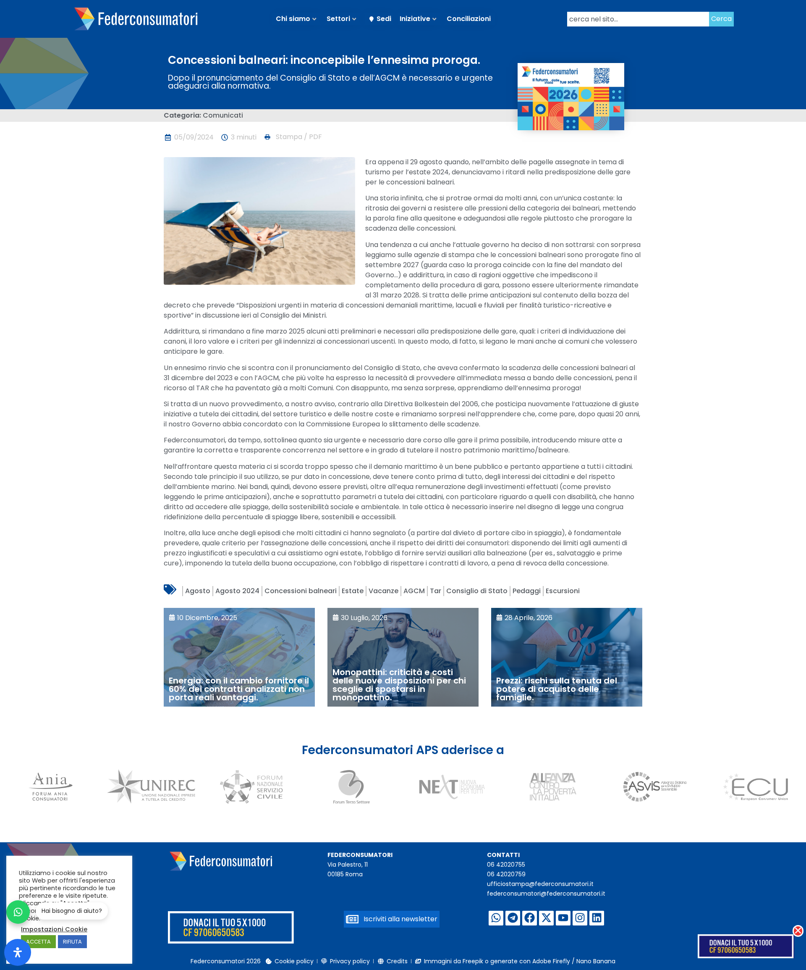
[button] (292, 137)
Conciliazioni (469, 19)
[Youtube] (563, 918)
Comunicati (223, 115)
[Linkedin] (596, 918)
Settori (338, 19)
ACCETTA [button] (38, 942)
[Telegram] (512, 918)
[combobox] (638, 19)
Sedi (384, 19)
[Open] (17, 952)
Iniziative (415, 19)
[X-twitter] (546, 918)
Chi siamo (293, 19)
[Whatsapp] (496, 918)
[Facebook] (529, 918)
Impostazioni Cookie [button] (54, 929)
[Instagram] (580, 918)
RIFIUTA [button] (72, 942)
